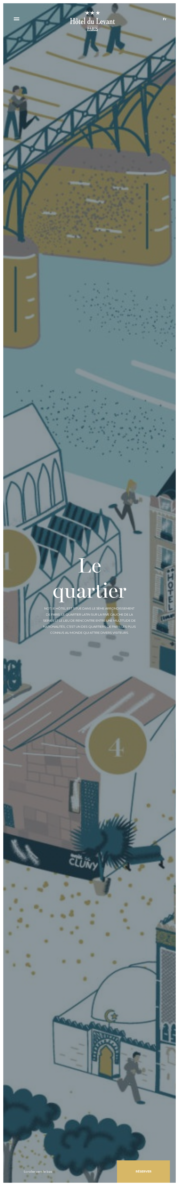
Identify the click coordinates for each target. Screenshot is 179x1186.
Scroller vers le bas (38, 1171)
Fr (164, 19)
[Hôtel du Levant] (91, 20)
